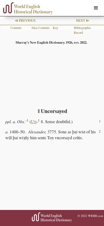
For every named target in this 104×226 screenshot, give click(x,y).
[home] (26, 8)
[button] (96, 8)
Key (55, 27)
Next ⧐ (82, 20)
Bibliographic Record (82, 30)
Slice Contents (40, 27)
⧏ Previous (25, 20)
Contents (16, 27)
